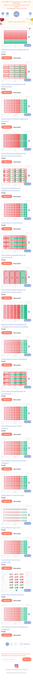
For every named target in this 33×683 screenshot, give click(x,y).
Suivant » (25, 644)
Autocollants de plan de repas (12, 595)
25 (21, 644)
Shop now (7, 58)
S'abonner (27, 659)
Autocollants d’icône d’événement (14, 359)
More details (17, 58)
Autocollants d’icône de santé (12, 495)
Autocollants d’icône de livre (12, 223)
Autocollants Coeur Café (10, 528)
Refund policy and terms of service (16, 672)
